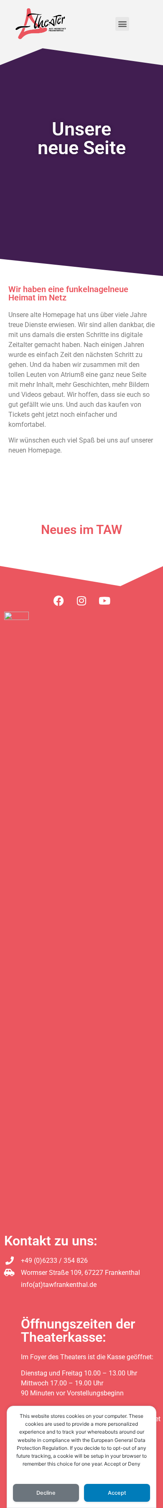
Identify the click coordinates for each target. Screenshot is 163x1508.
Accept (117, 1493)
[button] (122, 24)
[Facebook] (58, 600)
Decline (46, 1493)
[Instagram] (81, 600)
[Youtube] (104, 600)
